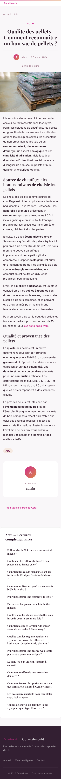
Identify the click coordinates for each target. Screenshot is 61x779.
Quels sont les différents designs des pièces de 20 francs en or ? (28, 562)
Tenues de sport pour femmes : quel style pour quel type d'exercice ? (27, 706)
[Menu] (54, 3)
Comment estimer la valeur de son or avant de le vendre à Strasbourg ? (28, 627)
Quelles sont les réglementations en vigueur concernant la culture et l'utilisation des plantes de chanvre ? (28, 640)
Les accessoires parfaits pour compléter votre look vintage (29, 695)
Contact (41, 760)
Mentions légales (24, 760)
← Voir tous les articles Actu (19, 507)
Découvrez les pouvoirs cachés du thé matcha (28, 606)
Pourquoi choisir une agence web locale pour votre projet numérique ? (29, 652)
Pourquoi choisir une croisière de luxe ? (30, 596)
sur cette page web (36, 325)
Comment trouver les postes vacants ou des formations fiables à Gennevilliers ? (29, 685)
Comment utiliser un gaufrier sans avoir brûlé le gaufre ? (30, 587)
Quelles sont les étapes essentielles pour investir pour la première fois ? (30, 616)
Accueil (7, 14)
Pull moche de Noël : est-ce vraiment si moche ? (29, 552)
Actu (16, 14)
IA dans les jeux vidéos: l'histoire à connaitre (27, 663)
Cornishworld (33, 739)
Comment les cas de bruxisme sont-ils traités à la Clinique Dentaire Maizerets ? (30, 575)
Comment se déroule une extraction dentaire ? (27, 674)
